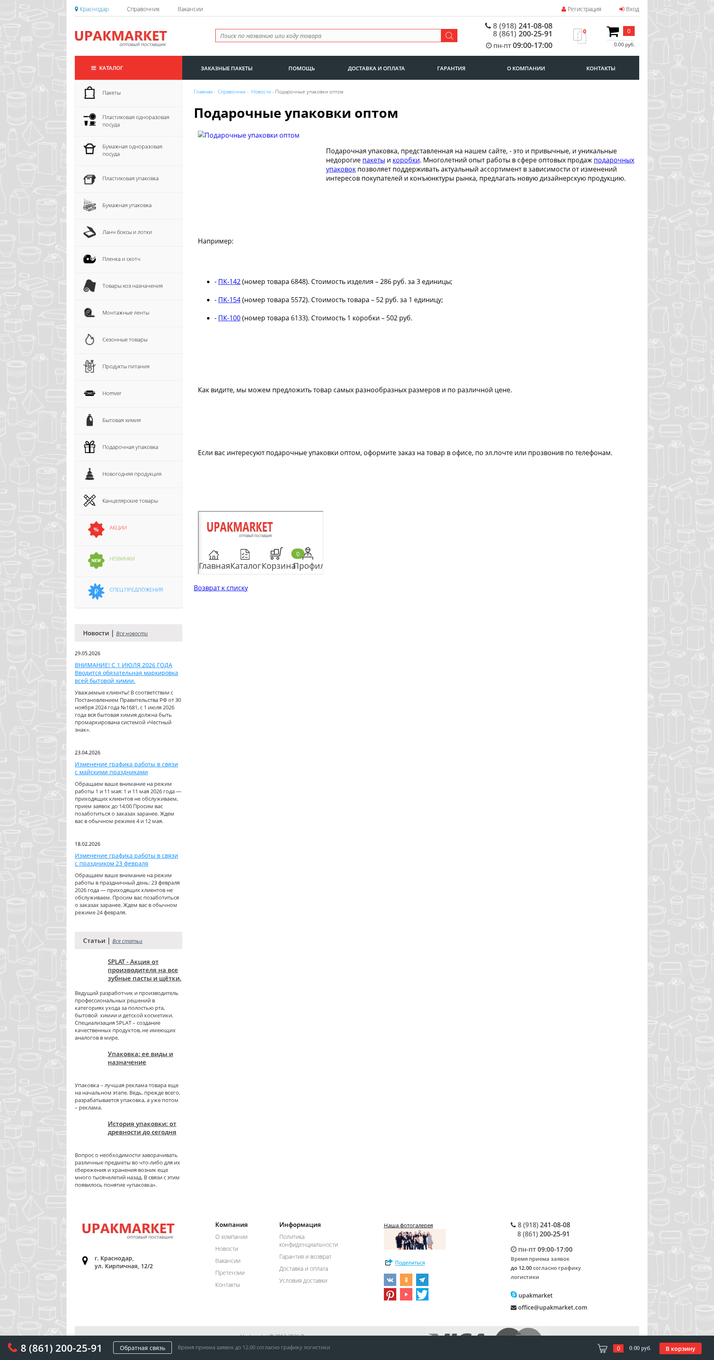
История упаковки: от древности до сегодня (142, 1127)
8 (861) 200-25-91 (61, 1348)
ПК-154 (229, 299)
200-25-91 (522, 33)
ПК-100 (229, 317)
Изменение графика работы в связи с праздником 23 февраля (126, 859)
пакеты (373, 160)
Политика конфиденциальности (308, 1240)
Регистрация (583, 9)
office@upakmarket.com (551, 1307)
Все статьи (127, 941)
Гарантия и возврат (305, 1256)
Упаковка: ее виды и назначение (140, 1058)
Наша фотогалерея (408, 1225)
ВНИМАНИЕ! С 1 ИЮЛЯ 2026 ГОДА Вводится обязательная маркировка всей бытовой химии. (126, 673)
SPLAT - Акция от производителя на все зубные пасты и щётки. (144, 969)
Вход (631, 9)
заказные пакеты (226, 68)
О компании (231, 1237)
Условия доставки (303, 1280)
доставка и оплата (376, 68)
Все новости (132, 633)
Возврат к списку (221, 587)
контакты (600, 68)
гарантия (451, 68)
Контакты (227, 1284)
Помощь (301, 68)
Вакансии (190, 9)
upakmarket (535, 1295)
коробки (406, 160)
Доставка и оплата (303, 1268)
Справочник (143, 9)
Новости (226, 1249)
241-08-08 (522, 26)
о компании (526, 68)
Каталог (110, 68)
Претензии (230, 1272)
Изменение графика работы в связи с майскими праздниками (126, 768)
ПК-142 (229, 281)
